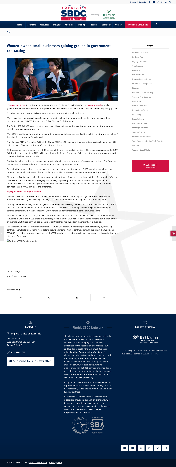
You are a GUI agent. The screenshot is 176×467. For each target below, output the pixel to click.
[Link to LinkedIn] (162, 2)
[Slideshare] (157, 448)
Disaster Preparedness (141, 79)
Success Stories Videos (141, 136)
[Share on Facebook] (21, 297)
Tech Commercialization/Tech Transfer (147, 141)
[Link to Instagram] (158, 2)
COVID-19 (136, 70)
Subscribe (142, 2)
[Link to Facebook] (150, 2)
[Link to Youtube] (154, 2)
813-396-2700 (18, 352)
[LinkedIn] (149, 448)
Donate (133, 2)
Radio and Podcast (140, 123)
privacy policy (55, 462)
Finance (135, 88)
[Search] (157, 24)
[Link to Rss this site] (170, 2)
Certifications (137, 66)
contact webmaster (38, 462)
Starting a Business (140, 127)
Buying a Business (139, 61)
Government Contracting (142, 92)
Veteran (135, 145)
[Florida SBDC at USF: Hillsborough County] (2, 233)
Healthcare (136, 101)
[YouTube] (132, 448)
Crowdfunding (138, 74)
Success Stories (138, 132)
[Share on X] (49, 297)
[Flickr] (165, 448)
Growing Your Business (141, 97)
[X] (141, 448)
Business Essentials (140, 52)
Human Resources (139, 105)
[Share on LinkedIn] (76, 297)
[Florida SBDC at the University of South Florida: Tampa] (174, 233)
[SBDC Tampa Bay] (88, 12)
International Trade (140, 110)
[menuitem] (133, 2)
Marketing (136, 114)
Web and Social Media (141, 150)
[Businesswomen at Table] (62, 79)
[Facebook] (124, 448)
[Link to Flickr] (166, 2)
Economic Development (142, 83)
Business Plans (138, 57)
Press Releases (138, 119)
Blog (9, 32)
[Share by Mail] (104, 297)
